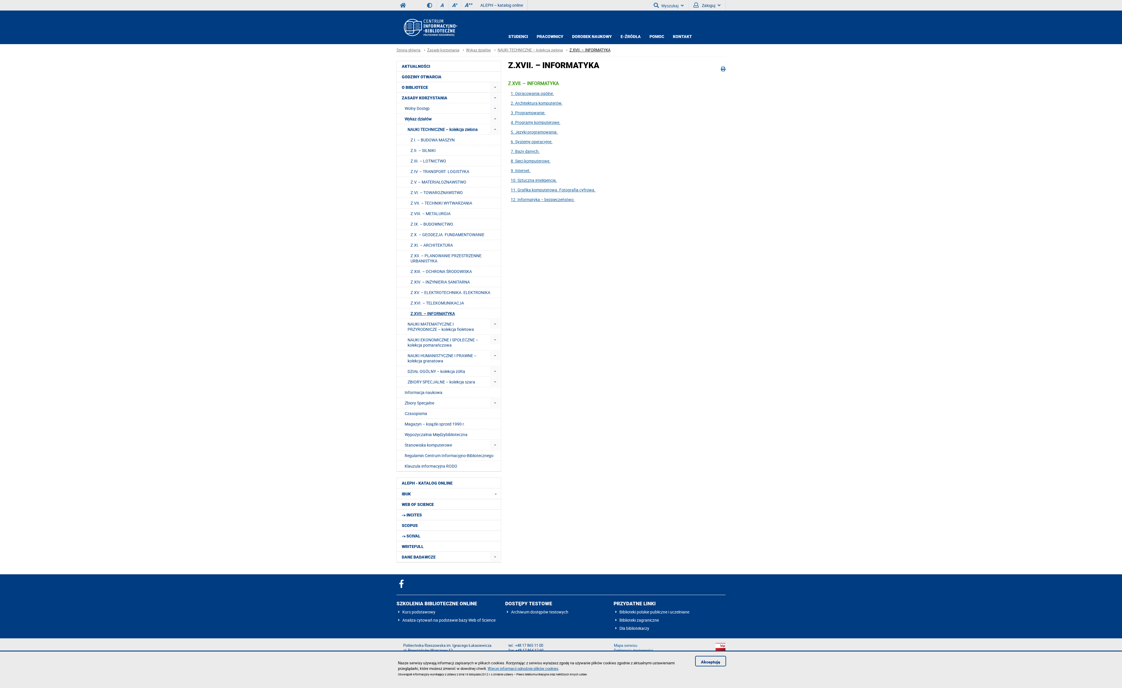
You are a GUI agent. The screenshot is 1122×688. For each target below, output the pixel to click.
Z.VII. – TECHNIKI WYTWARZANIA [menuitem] (441, 203)
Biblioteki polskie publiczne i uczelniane (654, 612)
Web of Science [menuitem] (418, 504)
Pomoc (657, 36)
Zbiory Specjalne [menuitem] (419, 403)
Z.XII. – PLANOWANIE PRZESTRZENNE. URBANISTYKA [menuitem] (447, 258)
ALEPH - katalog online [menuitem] (427, 483)
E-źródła (631, 36)
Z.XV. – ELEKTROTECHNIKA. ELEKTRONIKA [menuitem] (450, 292)
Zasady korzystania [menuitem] (424, 98)
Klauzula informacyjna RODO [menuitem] (431, 466)
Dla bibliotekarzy (634, 628)
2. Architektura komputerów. (536, 103)
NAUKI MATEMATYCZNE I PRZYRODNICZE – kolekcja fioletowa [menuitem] (441, 326)
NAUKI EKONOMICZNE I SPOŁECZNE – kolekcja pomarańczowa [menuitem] (443, 342)
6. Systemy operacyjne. (532, 141)
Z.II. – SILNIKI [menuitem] (423, 150)
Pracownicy (550, 36)
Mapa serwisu (625, 645)
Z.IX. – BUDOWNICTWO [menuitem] (432, 224)
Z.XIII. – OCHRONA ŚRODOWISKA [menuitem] (441, 271)
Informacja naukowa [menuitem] (423, 392)
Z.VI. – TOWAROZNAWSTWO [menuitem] (437, 192)
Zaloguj (708, 5)
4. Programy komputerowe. (535, 122)
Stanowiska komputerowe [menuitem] (428, 445)
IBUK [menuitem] (406, 494)
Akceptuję (710, 662)
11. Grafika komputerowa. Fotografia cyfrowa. (553, 190)
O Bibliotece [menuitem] (415, 87)
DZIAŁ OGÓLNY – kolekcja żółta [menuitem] (436, 371)
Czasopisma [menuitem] (416, 413)
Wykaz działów (478, 50)
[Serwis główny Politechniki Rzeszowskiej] (402, 5)
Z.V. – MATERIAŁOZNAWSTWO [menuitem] (438, 182)
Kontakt (682, 36)
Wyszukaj (669, 5)
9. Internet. (521, 170)
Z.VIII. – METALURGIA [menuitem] (431, 213)
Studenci (518, 36)
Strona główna (408, 50)
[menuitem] (495, 87)
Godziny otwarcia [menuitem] (421, 77)
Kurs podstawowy (418, 612)
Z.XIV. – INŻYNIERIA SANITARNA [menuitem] (440, 282)
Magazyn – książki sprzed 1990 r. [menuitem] (435, 424)
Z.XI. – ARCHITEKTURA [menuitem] (432, 245)
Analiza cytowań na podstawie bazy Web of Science (449, 620)
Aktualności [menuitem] (416, 66)
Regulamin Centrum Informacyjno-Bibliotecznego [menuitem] (449, 455)
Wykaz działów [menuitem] (418, 119)
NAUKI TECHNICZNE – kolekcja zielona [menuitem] (443, 129)
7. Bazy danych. (525, 151)
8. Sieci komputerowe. (530, 161)
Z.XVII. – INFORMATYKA (589, 50)
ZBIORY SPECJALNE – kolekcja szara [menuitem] (441, 382)
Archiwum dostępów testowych (539, 612)
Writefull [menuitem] (413, 546)
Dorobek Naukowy (592, 36)
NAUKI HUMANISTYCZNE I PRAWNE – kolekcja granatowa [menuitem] (442, 358)
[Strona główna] (430, 27)
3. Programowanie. (528, 112)
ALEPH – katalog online (501, 5)
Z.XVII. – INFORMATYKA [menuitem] (433, 313)
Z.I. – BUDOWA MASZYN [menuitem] (433, 140)
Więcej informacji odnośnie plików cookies (523, 668)
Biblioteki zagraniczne (639, 620)
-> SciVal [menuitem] (411, 536)
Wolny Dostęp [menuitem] (417, 108)
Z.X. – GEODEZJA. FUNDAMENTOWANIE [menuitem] (447, 234)
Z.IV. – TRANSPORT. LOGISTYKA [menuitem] (440, 171)
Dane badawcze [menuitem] (419, 557)
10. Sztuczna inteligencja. (534, 180)
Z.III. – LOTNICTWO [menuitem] (428, 161)
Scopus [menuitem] (410, 525)
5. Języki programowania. (534, 132)
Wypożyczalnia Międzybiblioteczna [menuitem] (436, 434)
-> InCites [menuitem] (412, 515)
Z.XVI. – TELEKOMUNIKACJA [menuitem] (437, 303)
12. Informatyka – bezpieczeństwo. (543, 199)
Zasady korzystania (443, 50)
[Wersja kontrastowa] (432, 5)
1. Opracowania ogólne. (532, 93)
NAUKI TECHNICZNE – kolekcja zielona (530, 50)
